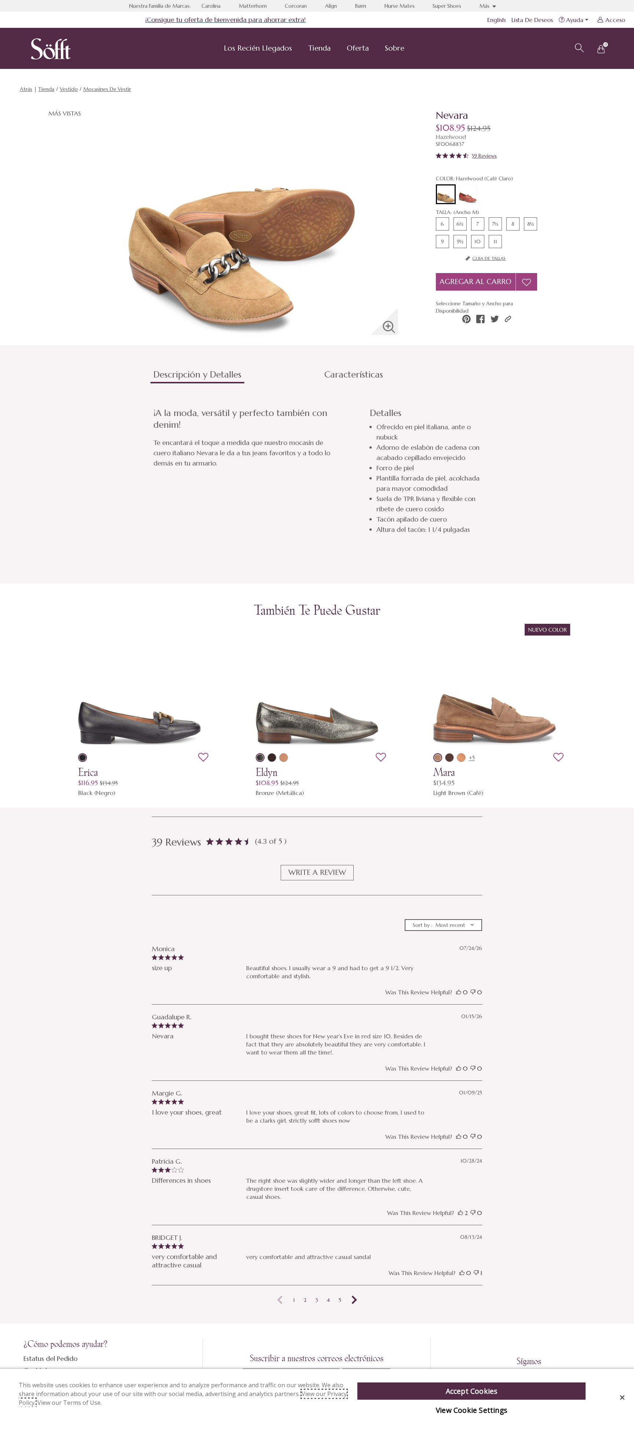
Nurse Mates (400, 6)
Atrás (26, 89)
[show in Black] (82, 757)
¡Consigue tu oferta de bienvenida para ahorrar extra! (225, 19)
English (496, 19)
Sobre (394, 48)
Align (331, 6)
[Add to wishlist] (203, 757)
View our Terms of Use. (69, 1403)
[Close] (622, 1397)
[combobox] (443, 925)
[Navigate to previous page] (280, 1299)
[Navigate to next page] (354, 1299)
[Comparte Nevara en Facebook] (480, 319)
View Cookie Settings (471, 1410)
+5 (472, 757)
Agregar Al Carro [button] (475, 281)
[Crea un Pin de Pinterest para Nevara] (466, 319)
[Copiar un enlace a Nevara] (508, 319)
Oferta (358, 48)
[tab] (235, 377)
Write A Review (317, 872)
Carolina (211, 6)
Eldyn (266, 772)
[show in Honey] (461, 757)
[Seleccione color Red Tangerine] (468, 194)
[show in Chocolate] (272, 757)
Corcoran (296, 6)
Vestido (69, 89)
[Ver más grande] (389, 327)
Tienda (319, 48)
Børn (360, 6)
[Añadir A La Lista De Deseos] (526, 282)
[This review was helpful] (458, 992)
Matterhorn (253, 6)
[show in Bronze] (260, 757)
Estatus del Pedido (50, 1358)
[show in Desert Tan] (283, 757)
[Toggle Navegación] (298, 49)
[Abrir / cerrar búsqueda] (578, 46)
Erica (88, 772)
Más (485, 6)
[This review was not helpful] (473, 992)
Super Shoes (447, 6)
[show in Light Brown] (438, 757)
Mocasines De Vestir (107, 89)
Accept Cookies (472, 1391)
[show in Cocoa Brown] (449, 757)
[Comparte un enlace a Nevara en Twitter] (495, 319)
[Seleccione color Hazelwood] (446, 194)
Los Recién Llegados (258, 48)
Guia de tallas (489, 258)
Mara (444, 772)
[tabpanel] (318, 471)
